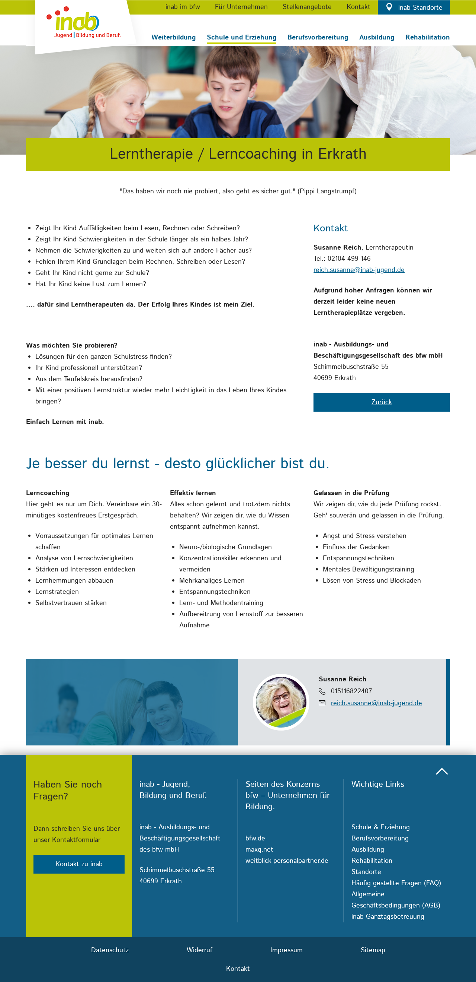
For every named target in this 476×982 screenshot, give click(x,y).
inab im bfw (182, 7)
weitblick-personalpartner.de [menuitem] (286, 861)
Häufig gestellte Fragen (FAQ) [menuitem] (396, 883)
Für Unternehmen (241, 7)
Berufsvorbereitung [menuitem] (380, 838)
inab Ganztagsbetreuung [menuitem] (387, 917)
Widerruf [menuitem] (199, 950)
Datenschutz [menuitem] (110, 950)
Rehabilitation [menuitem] (371, 861)
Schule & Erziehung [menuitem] (380, 827)
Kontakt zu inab (79, 864)
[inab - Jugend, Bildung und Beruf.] (85, 31)
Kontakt (358, 7)
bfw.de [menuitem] (255, 838)
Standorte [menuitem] (366, 872)
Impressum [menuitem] (286, 950)
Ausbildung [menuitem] (367, 850)
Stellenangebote (307, 7)
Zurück (382, 402)
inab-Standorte (419, 8)
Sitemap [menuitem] (373, 950)
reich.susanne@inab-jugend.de (359, 270)
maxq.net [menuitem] (259, 850)
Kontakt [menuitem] (238, 969)
